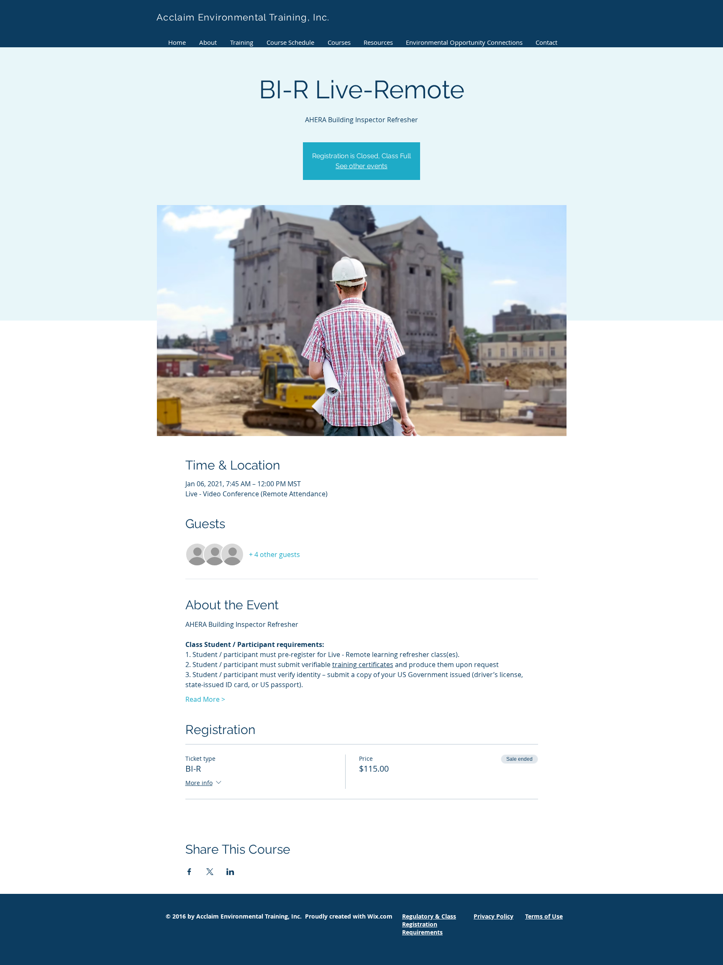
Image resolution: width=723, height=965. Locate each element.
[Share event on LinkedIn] (230, 871)
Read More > (205, 699)
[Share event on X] (210, 871)
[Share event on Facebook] (189, 871)
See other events (361, 166)
